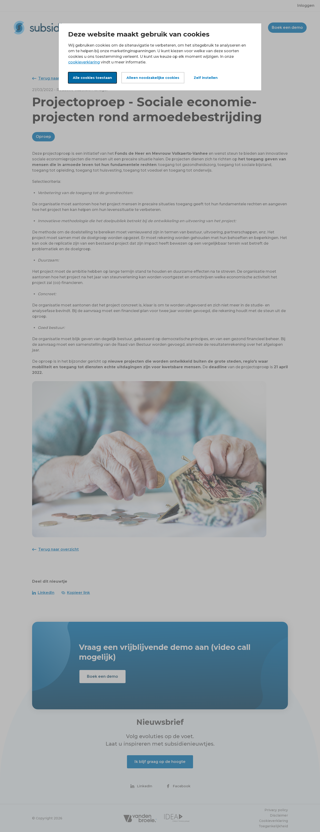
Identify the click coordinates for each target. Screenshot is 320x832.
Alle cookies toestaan (92, 78)
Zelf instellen (206, 78)
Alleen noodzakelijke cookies (153, 78)
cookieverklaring (84, 62)
